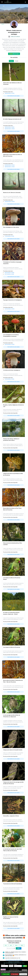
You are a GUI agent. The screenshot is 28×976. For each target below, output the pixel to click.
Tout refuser (15, 974)
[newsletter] (24, 966)
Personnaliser (23, 974)
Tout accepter (6, 974)
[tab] (11, 61)
